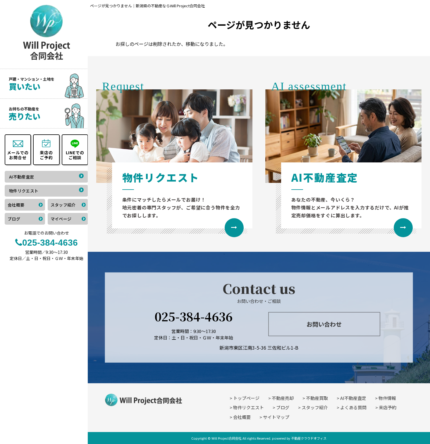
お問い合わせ (324, 324)
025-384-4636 (193, 316)
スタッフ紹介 (315, 407)
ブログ (282, 407)
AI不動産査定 (353, 398)
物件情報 (387, 398)
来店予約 (387, 407)
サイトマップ (276, 417)
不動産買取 (317, 398)
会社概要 (242, 417)
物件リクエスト (248, 407)
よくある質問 (353, 407)
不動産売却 (283, 398)
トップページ (246, 398)
